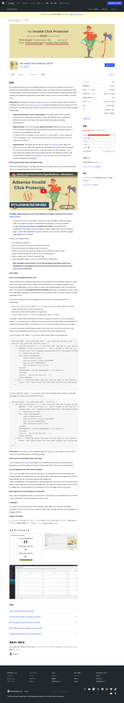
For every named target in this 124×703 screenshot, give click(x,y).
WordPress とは (12, 673)
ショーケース (33, 673)
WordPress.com (101, 673)
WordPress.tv (56, 681)
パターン (32, 681)
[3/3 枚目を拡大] (75, 567)
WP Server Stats (27, 462)
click (112, 109)
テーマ (31, 675)
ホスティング (11, 678)
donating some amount (27, 226)
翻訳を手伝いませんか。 (77, 14)
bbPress (99, 678)
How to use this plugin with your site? (21, 611)
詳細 (12, 74)
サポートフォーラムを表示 (91, 166)
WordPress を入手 (114, 3)
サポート (112, 74)
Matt (98, 675)
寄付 (76, 678)
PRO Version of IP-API (39, 155)
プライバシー (11, 681)
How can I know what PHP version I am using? (25, 617)
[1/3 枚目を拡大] (40, 536)
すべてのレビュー (109, 151)
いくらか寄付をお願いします (47, 523)
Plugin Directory (12, 9)
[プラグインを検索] (26, 20)
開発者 (54, 678)
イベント (76, 675)
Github (38, 263)
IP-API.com (55, 145)
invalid (106, 113)
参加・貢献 (77, 673)
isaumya (111, 113)
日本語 (26, 691)
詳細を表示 (86, 118)
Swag (76, 681)
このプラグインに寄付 (90, 184)
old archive (67, 487)
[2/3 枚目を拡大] (75, 536)
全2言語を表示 (110, 105)
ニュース (9, 675)
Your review (87, 151)
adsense (107, 109)
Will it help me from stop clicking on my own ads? (25, 628)
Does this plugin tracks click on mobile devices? (25, 634)
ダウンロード (109, 65)
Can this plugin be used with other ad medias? (24, 622)
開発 (42, 74)
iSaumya (26, 66)
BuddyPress (100, 681)
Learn (53, 673)
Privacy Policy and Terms (32, 105)
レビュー (21, 74)
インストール (33, 74)
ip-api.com (45, 102)
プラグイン (33, 678)
